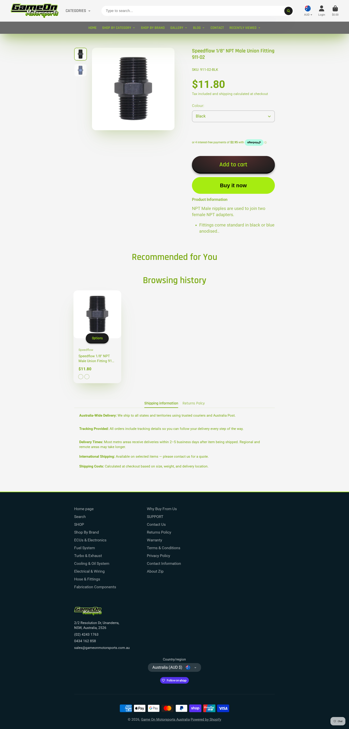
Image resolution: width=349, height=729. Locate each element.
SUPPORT (155, 516)
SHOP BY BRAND (153, 27)
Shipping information (161, 403)
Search (80, 516)
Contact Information (164, 563)
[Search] (288, 11)
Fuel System (84, 548)
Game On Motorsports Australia (165, 719)
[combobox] (197, 11)
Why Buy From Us (162, 509)
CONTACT (217, 27)
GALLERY (176, 27)
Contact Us (156, 524)
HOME (92, 27)
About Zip (155, 571)
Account (321, 10)
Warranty (154, 540)
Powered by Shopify (206, 719)
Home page (84, 509)
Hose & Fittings (87, 579)
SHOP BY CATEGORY (116, 27)
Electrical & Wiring (89, 571)
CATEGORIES (76, 10)
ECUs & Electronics (90, 540)
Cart (335, 10)
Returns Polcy (193, 403)
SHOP (79, 524)
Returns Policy (159, 532)
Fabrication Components (95, 587)
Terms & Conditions (163, 548)
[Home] (35, 11)
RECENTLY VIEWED (242, 27)
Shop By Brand (86, 532)
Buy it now (233, 185)
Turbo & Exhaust (88, 555)
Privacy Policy (158, 555)
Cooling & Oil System (91, 563)
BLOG (197, 27)
